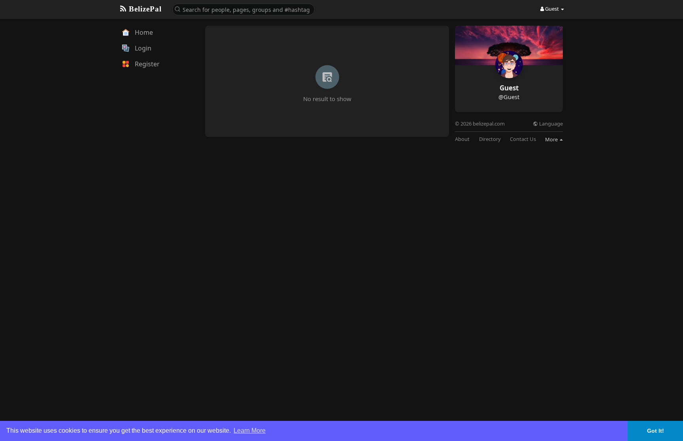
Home (143, 32)
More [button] (552, 139)
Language (550, 123)
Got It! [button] (655, 431)
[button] (243, 8)
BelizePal (144, 9)
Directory (490, 139)
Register (146, 64)
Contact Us (523, 139)
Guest (509, 87)
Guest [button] (552, 8)
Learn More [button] (250, 430)
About (462, 139)
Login (142, 48)
